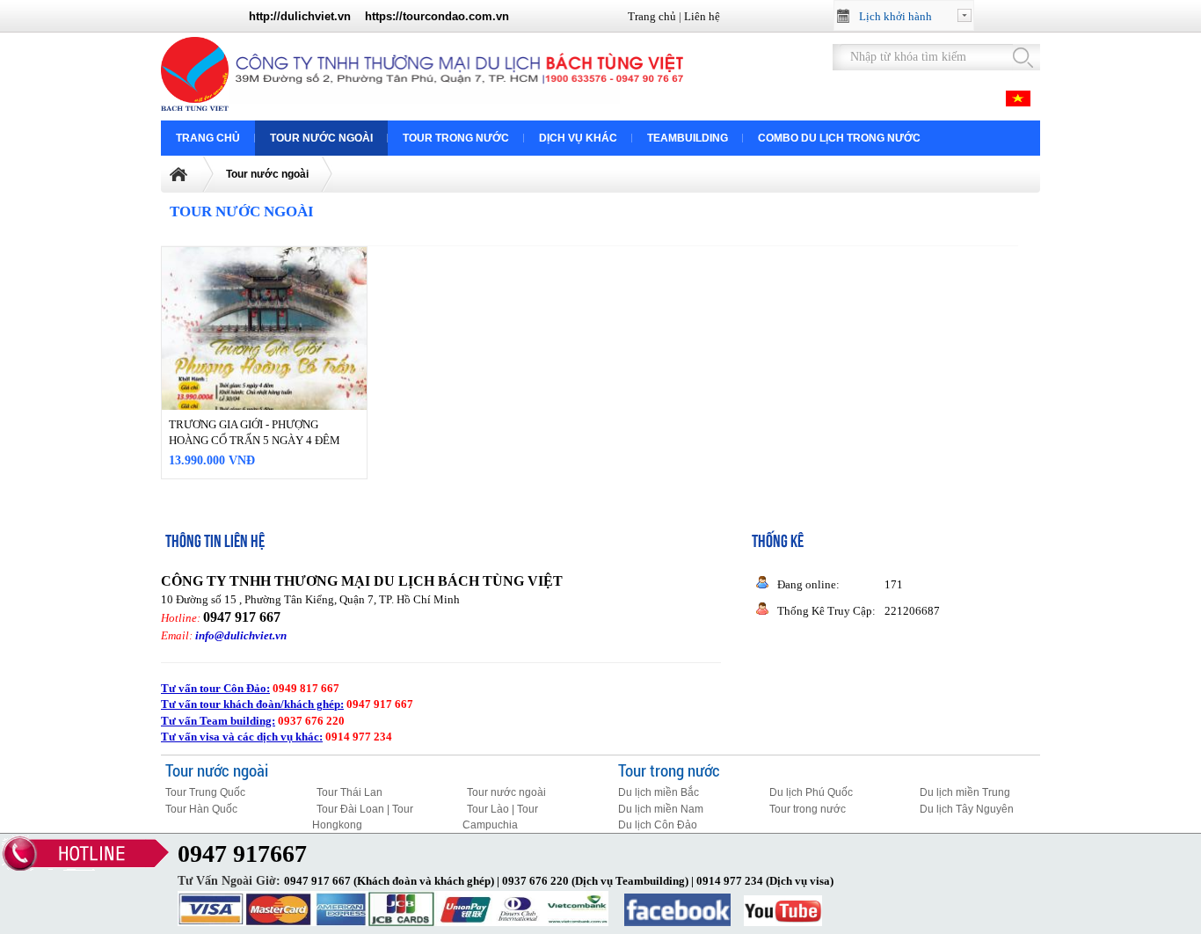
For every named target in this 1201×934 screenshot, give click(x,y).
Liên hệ (702, 16)
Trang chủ (652, 16)
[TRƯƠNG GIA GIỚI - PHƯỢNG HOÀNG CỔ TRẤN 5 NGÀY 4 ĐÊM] (264, 386)
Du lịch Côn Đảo (657, 825)
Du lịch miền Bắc (658, 792)
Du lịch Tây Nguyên (967, 809)
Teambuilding (687, 138)
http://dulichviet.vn (300, 16)
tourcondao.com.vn (456, 16)
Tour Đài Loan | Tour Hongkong (362, 817)
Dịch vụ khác (578, 138)
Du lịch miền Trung (965, 792)
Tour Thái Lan (349, 792)
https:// (384, 16)
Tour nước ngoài (321, 138)
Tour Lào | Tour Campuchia (500, 817)
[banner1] (198, 106)
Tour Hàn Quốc (201, 809)
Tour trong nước (456, 138)
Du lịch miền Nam (660, 809)
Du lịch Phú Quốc (811, 792)
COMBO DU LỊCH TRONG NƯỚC (839, 138)
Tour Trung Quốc (205, 792)
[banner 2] (459, 103)
